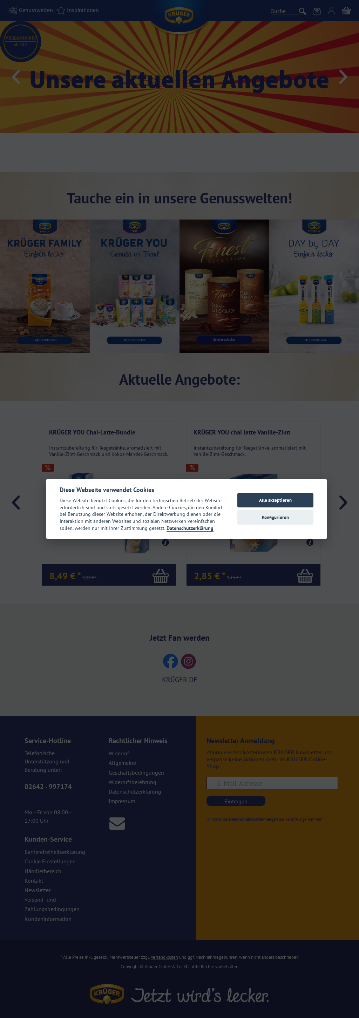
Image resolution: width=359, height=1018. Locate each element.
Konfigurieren (275, 517)
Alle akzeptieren (275, 500)
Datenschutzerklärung (190, 528)
